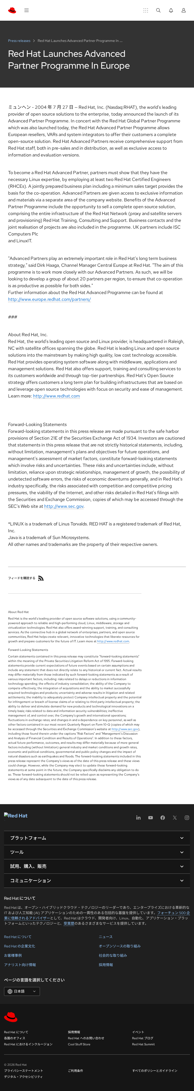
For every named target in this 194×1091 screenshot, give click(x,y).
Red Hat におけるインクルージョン (28, 1044)
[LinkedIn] (138, 819)
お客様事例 (13, 955)
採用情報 (106, 965)
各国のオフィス (14, 1038)
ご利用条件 (75, 1071)
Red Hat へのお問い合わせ (86, 1038)
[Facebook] (163, 819)
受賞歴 (69, 923)
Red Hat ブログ (142, 1038)
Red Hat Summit (143, 1044)
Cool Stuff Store (79, 1044)
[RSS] (41, 578)
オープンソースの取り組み (120, 946)
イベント (138, 1032)
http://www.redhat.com (56, 396)
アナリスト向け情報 (20, 965)
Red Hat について (18, 937)
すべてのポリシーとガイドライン (154, 1071)
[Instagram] (187, 819)
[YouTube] (151, 819)
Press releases (19, 40)
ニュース (106, 937)
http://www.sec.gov (63, 506)
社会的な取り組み (113, 955)
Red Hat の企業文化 (19, 946)
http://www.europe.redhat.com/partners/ (49, 299)
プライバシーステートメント (23, 1071)
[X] (175, 819)
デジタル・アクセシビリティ (23, 1077)
